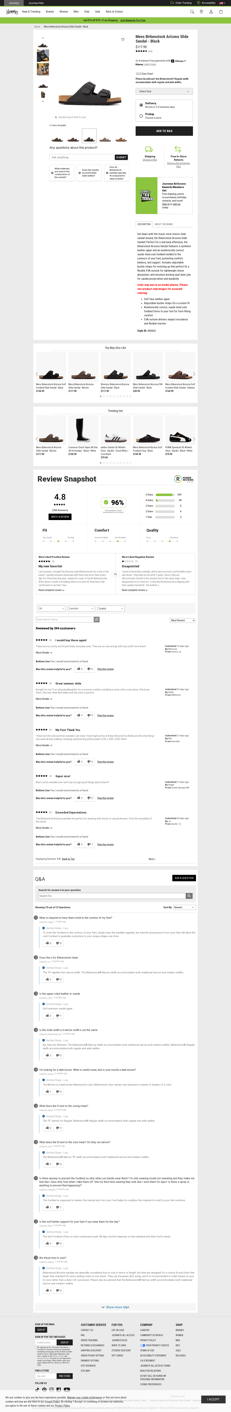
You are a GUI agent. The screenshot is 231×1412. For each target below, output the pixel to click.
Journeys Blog (119, 1340)
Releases (181, 1355)
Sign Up (41, 1329)
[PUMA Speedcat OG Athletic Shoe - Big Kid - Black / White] (180, 430)
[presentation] (31, 12)
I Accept (213, 1399)
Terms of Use (147, 1350)
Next (43, 100)
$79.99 (104, 457)
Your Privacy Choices (157, 1345)
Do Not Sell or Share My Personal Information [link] (153, 1378)
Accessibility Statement (153, 1355)
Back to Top (68, 859)
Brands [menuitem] (50, 11)
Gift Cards (117, 1355)
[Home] (12, 12)
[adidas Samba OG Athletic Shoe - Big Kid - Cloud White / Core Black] (116, 430)
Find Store (64, 1376)
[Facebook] (59, 1389)
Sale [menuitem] (97, 11)
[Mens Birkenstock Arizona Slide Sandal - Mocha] (83, 367)
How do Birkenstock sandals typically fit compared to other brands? (118, 173)
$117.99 (72, 391)
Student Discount (121, 1350)
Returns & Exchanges (92, 1345)
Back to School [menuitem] (114, 11)
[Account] (212, 12)
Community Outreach (151, 1335)
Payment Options (90, 1360)
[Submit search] (189, 896)
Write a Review (60, 516)
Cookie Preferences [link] (150, 1384)
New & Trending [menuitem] (31, 11)
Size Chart (147, 73)
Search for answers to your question (59, 890)
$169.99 (137, 454)
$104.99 (72, 454)
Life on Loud (118, 1330)
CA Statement (147, 1360)
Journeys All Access (123, 1335)
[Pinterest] (44, 1389)
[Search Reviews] (97, 619)
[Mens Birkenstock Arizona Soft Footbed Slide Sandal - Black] (51, 367)
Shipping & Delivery (91, 1350)
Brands (180, 1330)
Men (178, 1340)
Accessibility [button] (208, 3)
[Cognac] (121, 135)
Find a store (42, 1370)
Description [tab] (144, 224)
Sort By (167, 907)
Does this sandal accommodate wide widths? (90, 173)
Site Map (85, 1370)
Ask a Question (184, 878)
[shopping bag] (221, 11)
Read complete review (50, 590)
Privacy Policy (148, 1340)
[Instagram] (51, 1389)
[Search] (192, 11)
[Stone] (105, 135)
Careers (144, 1330)
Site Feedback (88, 1365)
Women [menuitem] (64, 11)
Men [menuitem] (76, 11)
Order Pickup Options (92, 1355)
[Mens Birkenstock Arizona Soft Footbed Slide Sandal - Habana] (180, 367)
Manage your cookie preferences (84, 1397)
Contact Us (87, 1330)
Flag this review (105, 669)
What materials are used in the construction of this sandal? (62, 172)
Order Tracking (184, 3)
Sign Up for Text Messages (50, 1337)
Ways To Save (119, 1345)
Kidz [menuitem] (87, 11)
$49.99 (136, 391)
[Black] (89, 135)
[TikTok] (37, 1389)
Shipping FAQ (150, 159)
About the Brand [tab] (164, 224)
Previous (43, 36)
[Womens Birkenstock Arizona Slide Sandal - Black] (116, 367)
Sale (178, 1350)
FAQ (83, 1335)
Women (179, 1335)
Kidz (178, 1345)
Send (121, 157)
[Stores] (202, 11)
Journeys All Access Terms (155, 1365)
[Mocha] (73, 135)
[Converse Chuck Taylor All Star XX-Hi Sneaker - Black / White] (83, 430)
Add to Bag (164, 131)
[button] (222, 3)
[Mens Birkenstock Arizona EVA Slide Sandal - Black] (148, 367)
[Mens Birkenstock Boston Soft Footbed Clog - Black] (148, 430)
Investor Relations (150, 1370)
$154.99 (40, 391)
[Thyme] (57, 135)
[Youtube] (67, 1389)
